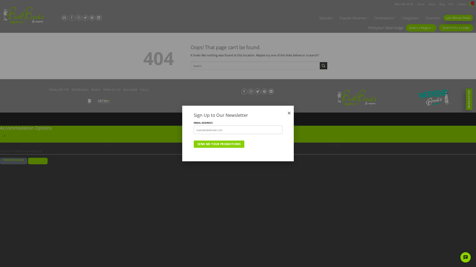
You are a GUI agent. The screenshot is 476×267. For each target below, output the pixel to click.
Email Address (203, 122)
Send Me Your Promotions (219, 144)
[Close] (289, 113)
